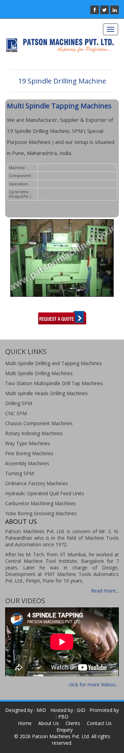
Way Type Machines (27, 443)
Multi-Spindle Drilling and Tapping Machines (53, 363)
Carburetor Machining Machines (40, 503)
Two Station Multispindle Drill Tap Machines (54, 383)
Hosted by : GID (67, 710)
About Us (48, 723)
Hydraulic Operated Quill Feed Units (44, 493)
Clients (72, 723)
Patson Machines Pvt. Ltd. (61, 736)
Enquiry (64, 729)
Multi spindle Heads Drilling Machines (46, 393)
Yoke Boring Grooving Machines (41, 513)
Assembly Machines (27, 463)
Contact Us (99, 723)
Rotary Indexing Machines (34, 433)
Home (25, 723)
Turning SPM (19, 473)
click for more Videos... (94, 684)
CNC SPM (16, 413)
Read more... (105, 590)
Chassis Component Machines (39, 423)
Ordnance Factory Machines (36, 483)
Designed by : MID (25, 710)
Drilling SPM (18, 403)
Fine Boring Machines (29, 453)
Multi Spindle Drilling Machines (39, 373)
